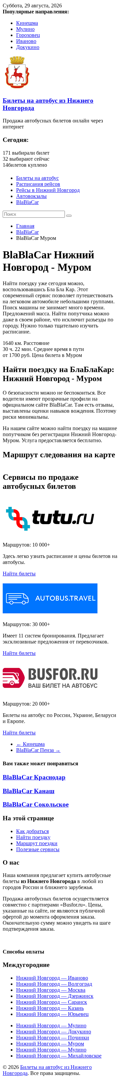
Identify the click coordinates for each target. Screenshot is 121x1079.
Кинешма (27, 23)
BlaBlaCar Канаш (28, 790)
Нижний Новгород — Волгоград (54, 984)
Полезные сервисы (37, 849)
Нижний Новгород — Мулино (51, 1025)
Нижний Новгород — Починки (52, 1037)
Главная (25, 226)
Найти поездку (33, 837)
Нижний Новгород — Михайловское (59, 1056)
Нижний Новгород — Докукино (53, 1031)
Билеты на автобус (37, 178)
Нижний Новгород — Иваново (52, 978)
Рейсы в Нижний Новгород (48, 190)
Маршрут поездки (36, 843)
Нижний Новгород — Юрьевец (52, 1014)
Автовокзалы (31, 196)
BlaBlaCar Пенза (38, 750)
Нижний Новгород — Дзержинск (54, 996)
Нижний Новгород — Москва (50, 990)
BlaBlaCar (27, 202)
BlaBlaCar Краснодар (34, 777)
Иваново (26, 41)
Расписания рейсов (38, 184)
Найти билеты (19, 573)
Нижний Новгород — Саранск (51, 1002)
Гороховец (28, 35)
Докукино (27, 47)
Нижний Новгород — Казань (50, 1008)
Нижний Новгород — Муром (50, 1043)
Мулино (25, 29)
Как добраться (32, 831)
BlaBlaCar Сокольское (36, 804)
